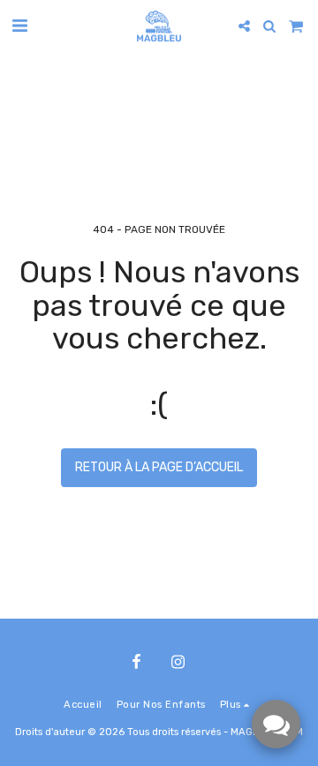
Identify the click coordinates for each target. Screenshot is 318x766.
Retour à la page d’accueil (159, 467)
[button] (19, 25)
